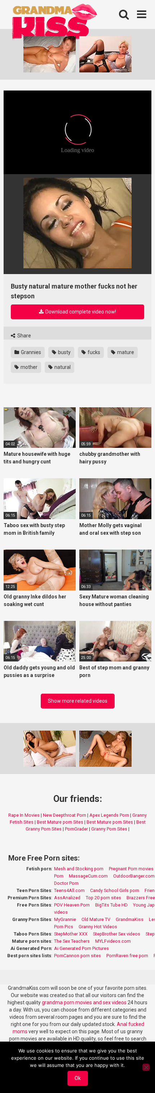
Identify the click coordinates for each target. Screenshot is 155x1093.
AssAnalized (67, 897)
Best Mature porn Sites (60, 822)
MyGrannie (65, 919)
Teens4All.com (69, 890)
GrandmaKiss (129, 919)
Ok (78, 1078)
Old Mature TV (95, 919)
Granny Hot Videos (98, 926)
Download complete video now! (80, 312)
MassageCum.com (88, 876)
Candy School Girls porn (114, 890)
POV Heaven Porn (72, 905)
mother (28, 367)
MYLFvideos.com (113, 941)
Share (23, 336)
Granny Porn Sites (109, 829)
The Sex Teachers (72, 941)
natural (62, 367)
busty (64, 352)
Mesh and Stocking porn (78, 868)
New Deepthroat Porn (64, 815)
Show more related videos (77, 701)
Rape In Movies (24, 815)
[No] (146, 1067)
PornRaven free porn (127, 955)
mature (125, 352)
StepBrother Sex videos (116, 934)
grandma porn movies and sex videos (84, 1002)
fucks (93, 352)
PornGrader (76, 829)
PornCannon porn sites (77, 955)
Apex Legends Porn (109, 815)
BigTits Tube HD (111, 905)
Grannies (30, 352)
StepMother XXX (71, 934)
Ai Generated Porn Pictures (81, 948)
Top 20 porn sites (103, 897)
